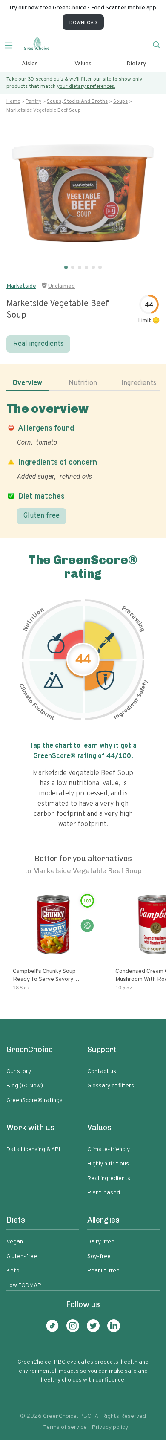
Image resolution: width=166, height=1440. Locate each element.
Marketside (21, 286)
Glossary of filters (110, 1086)
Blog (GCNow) (24, 1086)
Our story (18, 1071)
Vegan (14, 1242)
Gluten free (41, 516)
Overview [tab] (27, 383)
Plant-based (103, 1193)
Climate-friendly (108, 1149)
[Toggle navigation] (12, 44)
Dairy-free (100, 1242)
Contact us (101, 1071)
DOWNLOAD (83, 23)
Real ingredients (38, 344)
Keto (13, 1271)
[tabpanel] (83, 463)
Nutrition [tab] (83, 383)
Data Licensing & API (33, 1149)
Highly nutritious (108, 1164)
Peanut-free (103, 1271)
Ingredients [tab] (138, 383)
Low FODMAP (23, 1285)
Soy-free (99, 1256)
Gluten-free (21, 1256)
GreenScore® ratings (34, 1100)
